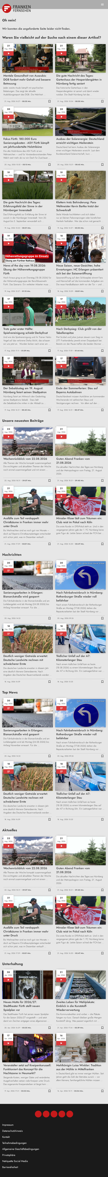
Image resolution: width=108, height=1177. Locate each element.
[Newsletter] (69, 1114)
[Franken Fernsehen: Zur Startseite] (16, 8)
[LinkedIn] (61, 1114)
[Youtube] (54, 1114)
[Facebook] (38, 1114)
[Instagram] (46, 1114)
